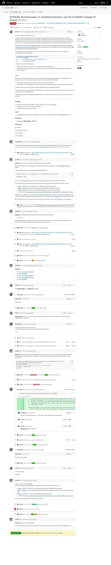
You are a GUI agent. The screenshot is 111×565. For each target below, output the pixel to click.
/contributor (46, 180)
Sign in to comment (58, 533)
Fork (94, 7)
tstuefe (19, 23)
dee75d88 (24, 273)
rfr (32, 260)
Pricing (53, 2)
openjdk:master (41, 23)
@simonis (30, 288)
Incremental (25, 271)
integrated (34, 504)
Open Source (35, 2)
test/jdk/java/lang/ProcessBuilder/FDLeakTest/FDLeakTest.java (36, 393)
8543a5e (73, 341)
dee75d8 (73, 379)
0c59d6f (73, 439)
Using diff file (19, 133)
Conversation (17, 27)
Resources (26, 2)
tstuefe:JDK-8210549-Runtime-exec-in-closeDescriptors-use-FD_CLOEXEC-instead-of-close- (67, 23)
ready (33, 308)
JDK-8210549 (20, 114)
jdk (12, 8)
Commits (29, 27)
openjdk (7, 8)
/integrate (57, 196)
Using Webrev (19, 135)
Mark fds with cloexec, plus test (27, 239)
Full (20, 271)
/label (37, 222)
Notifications (85, 7)
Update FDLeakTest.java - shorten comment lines (31, 439)
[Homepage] (3, 3)
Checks (39, 27)
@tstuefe (17, 163)
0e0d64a (73, 250)
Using (18, 127)
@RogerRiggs (27, 121)
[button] (41, 32)
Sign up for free (16, 533)
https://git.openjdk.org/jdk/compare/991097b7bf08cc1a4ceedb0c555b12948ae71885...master (49, 192)
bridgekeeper (18, 141)
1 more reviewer (80, 33)
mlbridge (17, 265)
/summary (39, 180)
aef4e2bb (30, 275)
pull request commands (44, 147)
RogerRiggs (20, 294)
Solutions (17, 2)
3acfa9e (27, 57)
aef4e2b (73, 345)
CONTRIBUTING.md (64, 165)
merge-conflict (33, 374)
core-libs (34, 227)
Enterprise (45, 2)
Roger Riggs (20, 121)
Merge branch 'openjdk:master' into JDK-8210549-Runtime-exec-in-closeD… (37, 341)
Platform (9, 2)
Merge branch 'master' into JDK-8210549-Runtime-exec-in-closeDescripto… (37, 379)
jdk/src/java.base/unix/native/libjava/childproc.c (27, 56)
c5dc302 (73, 239)
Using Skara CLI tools (21, 130)
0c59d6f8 (30, 271)
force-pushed (26, 152)
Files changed (50, 27)
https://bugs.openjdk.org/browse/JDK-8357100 (27, 47)
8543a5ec (30, 277)
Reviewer (53, 104)
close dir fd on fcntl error (26, 250)
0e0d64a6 (24, 279)
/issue (52, 180)
